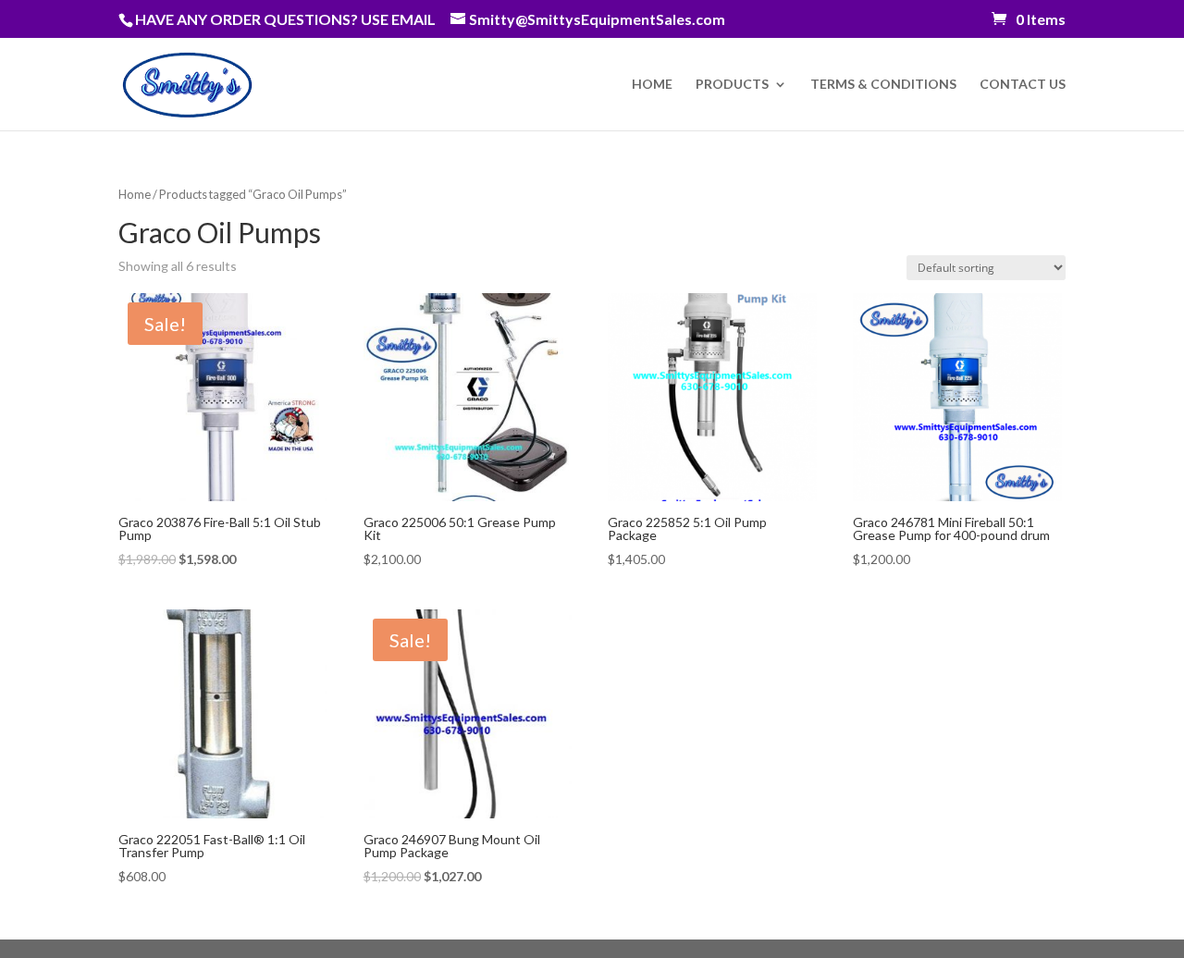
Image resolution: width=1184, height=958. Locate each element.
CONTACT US (1023, 85)
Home (134, 194)
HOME (652, 85)
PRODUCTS (732, 85)
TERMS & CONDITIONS (883, 85)
